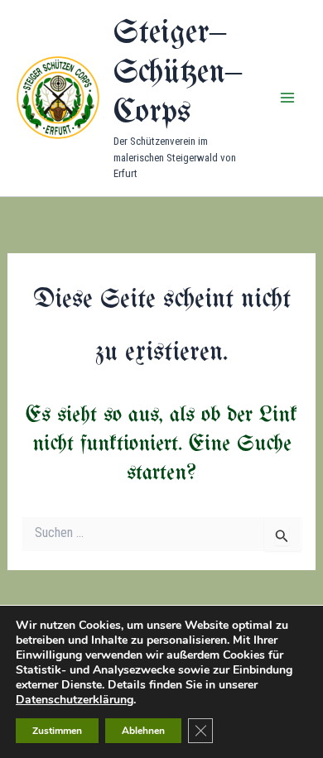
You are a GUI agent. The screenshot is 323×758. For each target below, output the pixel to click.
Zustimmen (57, 730)
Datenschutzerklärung (74, 700)
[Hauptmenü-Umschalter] (288, 98)
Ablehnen (143, 730)
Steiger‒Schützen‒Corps (177, 73)
